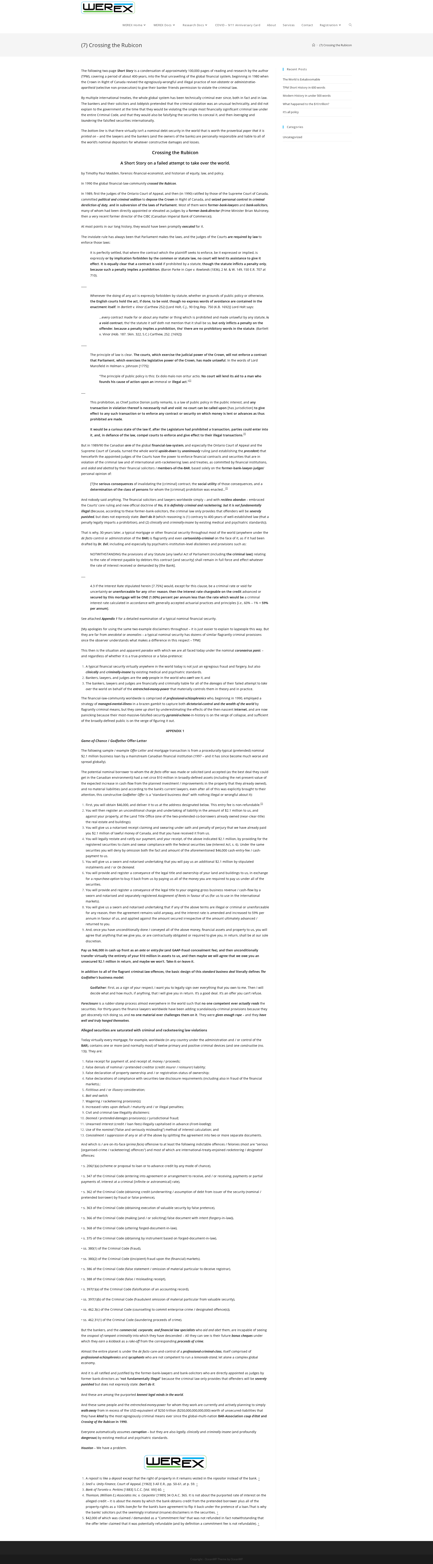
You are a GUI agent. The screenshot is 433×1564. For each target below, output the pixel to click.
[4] (226, 488)
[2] (190, 380)
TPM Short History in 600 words (304, 87)
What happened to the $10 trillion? (306, 104)
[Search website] (350, 25)
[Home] (313, 45)
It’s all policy (291, 112)
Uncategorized (292, 137)
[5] (261, 803)
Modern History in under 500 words (307, 96)
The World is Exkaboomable (301, 79)
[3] (244, 433)
